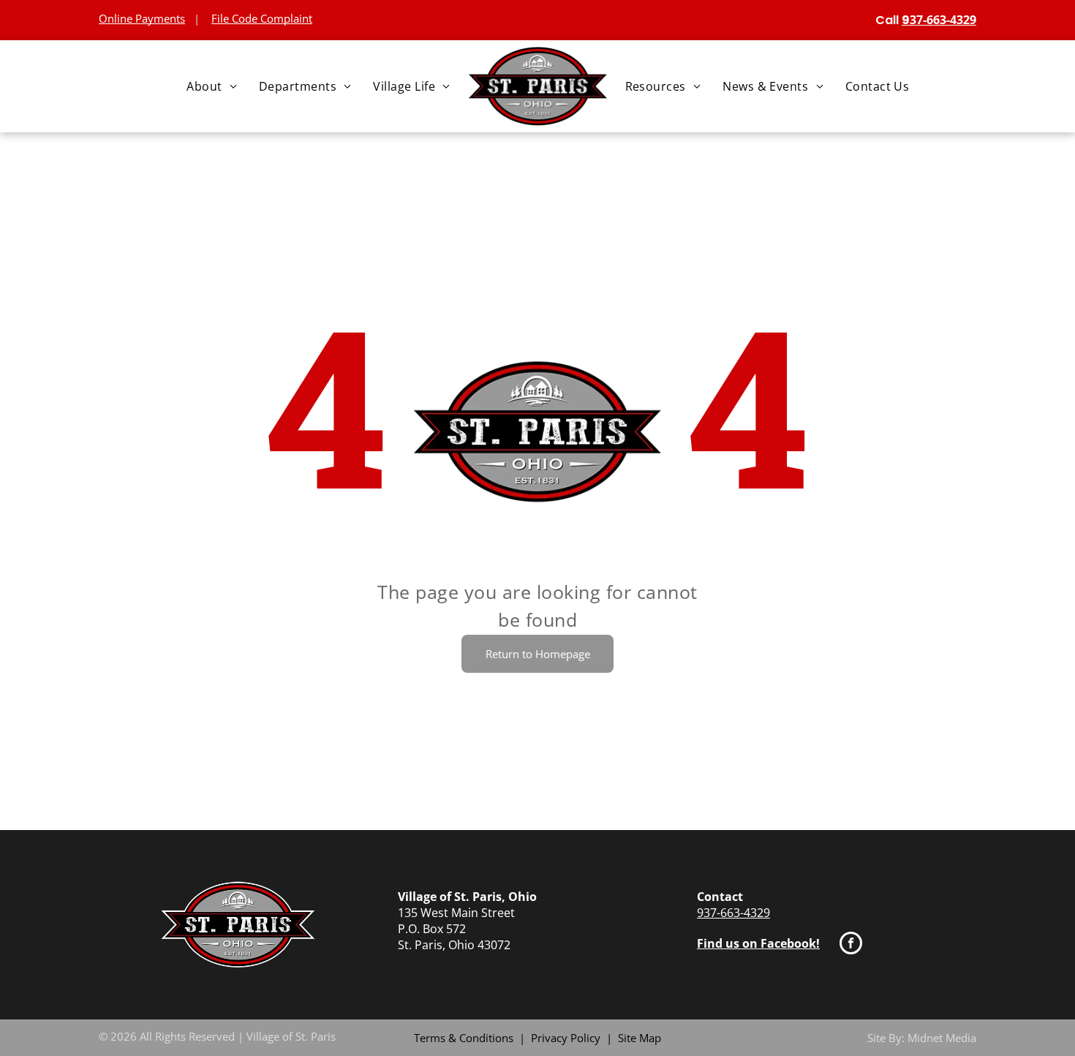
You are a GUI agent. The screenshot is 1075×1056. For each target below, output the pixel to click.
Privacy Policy (565, 1037)
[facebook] (851, 945)
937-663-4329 (733, 913)
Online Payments (142, 18)
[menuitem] (212, 86)
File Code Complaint (261, 18)
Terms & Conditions (463, 1037)
